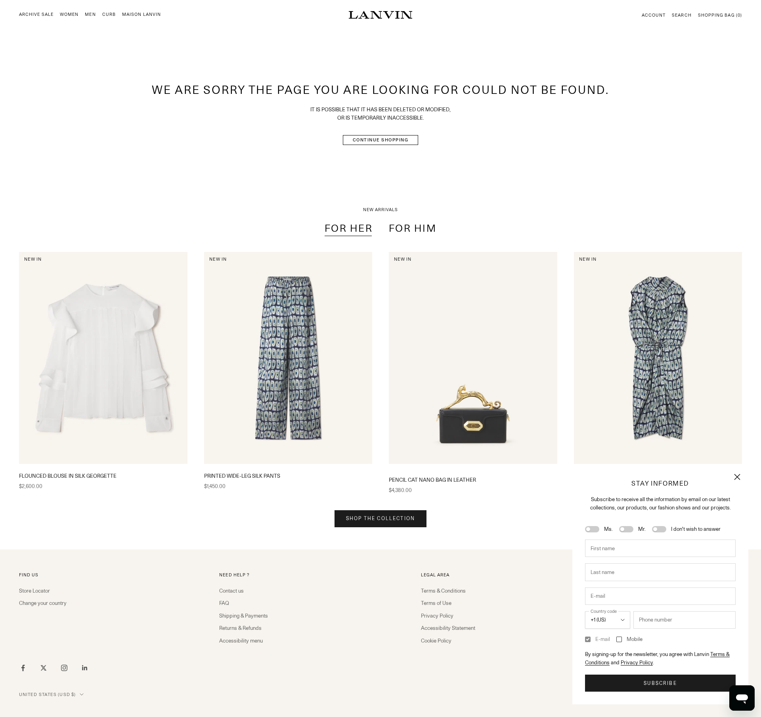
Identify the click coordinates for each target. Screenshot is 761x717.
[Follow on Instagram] (64, 668)
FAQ (224, 603)
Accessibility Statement (448, 628)
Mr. (642, 529)
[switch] (592, 529)
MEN (90, 14)
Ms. (608, 529)
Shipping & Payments (243, 615)
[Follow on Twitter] (44, 668)
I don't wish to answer (696, 529)
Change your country (43, 603)
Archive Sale (36, 14)
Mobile (634, 639)
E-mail (602, 639)
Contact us (231, 590)
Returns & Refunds (240, 628)
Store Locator (34, 590)
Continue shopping (381, 140)
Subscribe (660, 683)
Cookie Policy (436, 640)
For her (349, 228)
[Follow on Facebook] (23, 668)
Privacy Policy (637, 662)
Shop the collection (380, 518)
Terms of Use (436, 603)
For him (413, 228)
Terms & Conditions (443, 590)
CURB (109, 14)
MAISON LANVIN (141, 14)
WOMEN (69, 14)
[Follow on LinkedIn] (85, 668)
